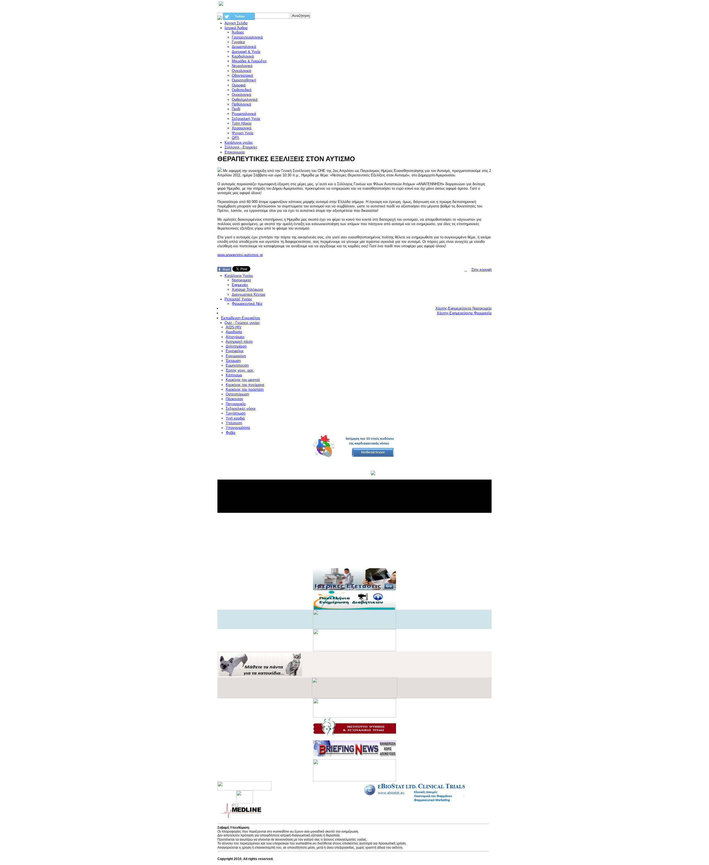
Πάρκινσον (234, 399)
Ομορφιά (239, 85)
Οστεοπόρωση (237, 394)
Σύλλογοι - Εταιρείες (241, 147)
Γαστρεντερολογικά (247, 37)
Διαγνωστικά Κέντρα (248, 294)
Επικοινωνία (235, 152)
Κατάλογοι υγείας (239, 142)
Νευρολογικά (242, 66)
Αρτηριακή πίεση (239, 341)
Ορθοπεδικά (241, 90)
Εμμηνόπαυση (237, 365)
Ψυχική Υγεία (242, 133)
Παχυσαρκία (236, 404)
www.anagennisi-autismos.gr (240, 255)
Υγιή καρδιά (235, 418)
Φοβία (230, 433)
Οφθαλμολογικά (245, 99)
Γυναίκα (238, 42)
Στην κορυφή (481, 269)
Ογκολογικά (241, 71)
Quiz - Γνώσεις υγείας (242, 323)
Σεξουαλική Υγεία (246, 119)
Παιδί (236, 109)
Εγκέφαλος (235, 351)
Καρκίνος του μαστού (243, 380)
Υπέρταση (234, 423)
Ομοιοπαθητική (244, 80)
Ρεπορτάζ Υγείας (238, 299)
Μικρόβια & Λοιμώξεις (249, 61)
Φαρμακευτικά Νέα (247, 304)
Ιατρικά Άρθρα (236, 28)
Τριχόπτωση (235, 413)
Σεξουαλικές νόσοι (240, 408)
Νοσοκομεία (241, 280)
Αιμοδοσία (234, 332)
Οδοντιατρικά (242, 75)
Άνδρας (238, 32)
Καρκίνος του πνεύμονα (245, 385)
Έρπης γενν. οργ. (240, 370)
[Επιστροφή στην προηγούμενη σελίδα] (466, 269)
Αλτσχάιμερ (235, 337)
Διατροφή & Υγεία (246, 52)
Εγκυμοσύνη (236, 356)
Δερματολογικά (244, 47)
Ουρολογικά (241, 94)
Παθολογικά (241, 104)
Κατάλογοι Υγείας (239, 276)
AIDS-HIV (234, 327)
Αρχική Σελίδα (236, 23)
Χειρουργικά (241, 128)
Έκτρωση (233, 361)
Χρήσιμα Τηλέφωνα (247, 289)
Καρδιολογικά (243, 56)
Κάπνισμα (234, 375)
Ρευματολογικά (244, 114)
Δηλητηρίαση (236, 346)
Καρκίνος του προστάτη (245, 389)
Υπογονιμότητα (238, 428)
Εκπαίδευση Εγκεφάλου (240, 318)
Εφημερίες (240, 285)
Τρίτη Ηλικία (241, 123)
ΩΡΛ (235, 138)
